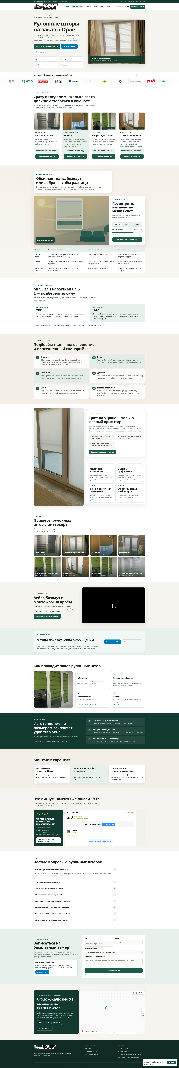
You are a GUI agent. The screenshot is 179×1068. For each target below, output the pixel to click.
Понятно (172, 1062)
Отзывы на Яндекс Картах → (136, 75)
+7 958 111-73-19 (123, 7)
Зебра (137, 224)
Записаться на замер (132, 642)
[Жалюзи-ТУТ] (46, 6)
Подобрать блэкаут (74, 156)
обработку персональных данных (113, 974)
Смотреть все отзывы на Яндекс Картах (47, 840)
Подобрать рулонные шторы (47, 46)
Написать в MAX (69, 46)
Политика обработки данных (128, 1057)
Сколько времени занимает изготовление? (52, 907)
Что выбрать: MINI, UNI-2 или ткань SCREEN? (52, 914)
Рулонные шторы (77, 6)
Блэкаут (127, 224)
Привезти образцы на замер (102, 452)
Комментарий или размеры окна (95, 956)
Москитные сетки (91, 6)
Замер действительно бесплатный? (49, 888)
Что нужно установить (91, 948)
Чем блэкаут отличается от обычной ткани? (52, 870)
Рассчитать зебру (102, 156)
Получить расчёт (46, 156)
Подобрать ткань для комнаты (127, 239)
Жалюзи (66, 6)
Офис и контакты (105, 6)
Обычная (117, 224)
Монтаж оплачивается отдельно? (48, 895)
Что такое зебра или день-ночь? (48, 882)
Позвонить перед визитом (49, 1023)
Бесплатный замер (137, 6)
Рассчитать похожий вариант (47, 616)
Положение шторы (117, 229)
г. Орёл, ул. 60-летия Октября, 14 (129, 1054)
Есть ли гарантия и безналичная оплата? (51, 920)
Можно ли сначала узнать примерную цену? (52, 901)
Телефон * (117, 938)
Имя (86, 938)
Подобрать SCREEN (131, 156)
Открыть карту (45, 1028)
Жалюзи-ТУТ (37, 15)
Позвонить (40, 52)
